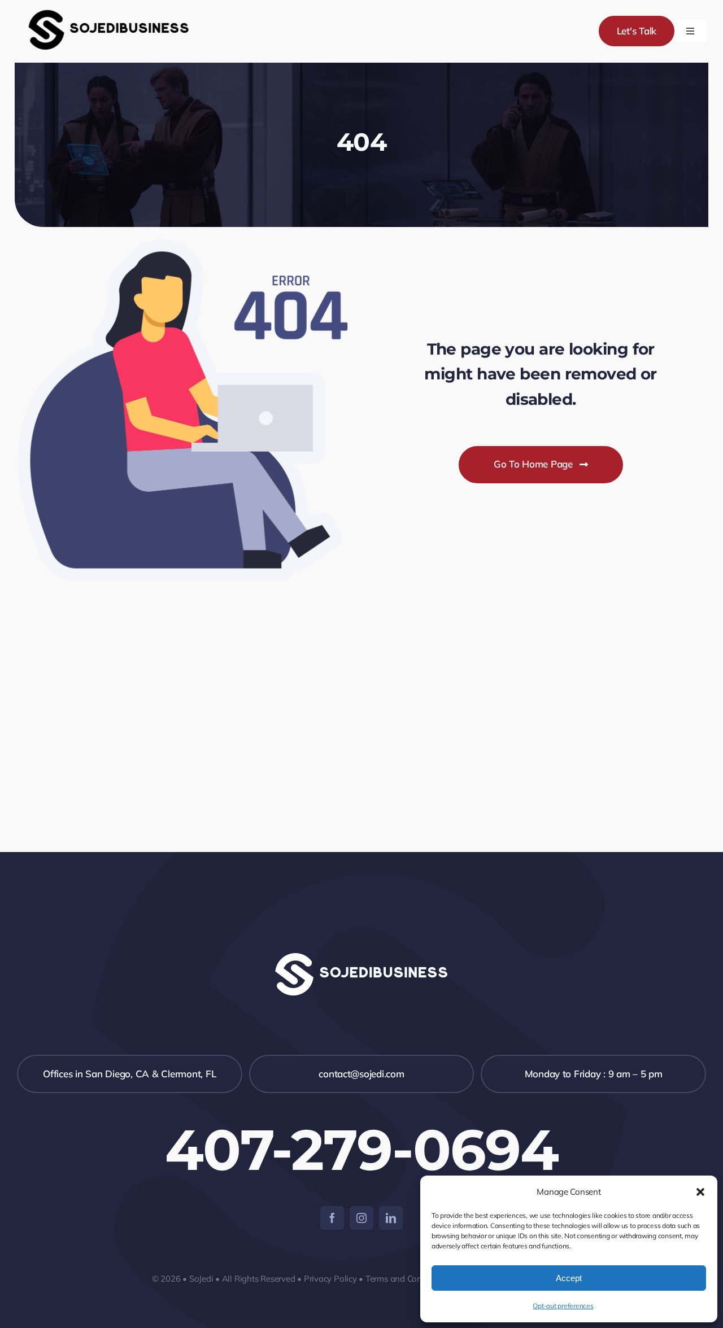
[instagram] (361, 1218)
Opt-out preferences (563, 1305)
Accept (569, 1278)
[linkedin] (391, 1218)
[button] (700, 1192)
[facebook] (332, 1218)
